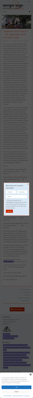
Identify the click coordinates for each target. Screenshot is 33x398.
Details (17, 391)
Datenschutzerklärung (17, 395)
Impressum (27, 395)
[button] (30, 374)
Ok (16, 387)
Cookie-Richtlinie (7, 395)
